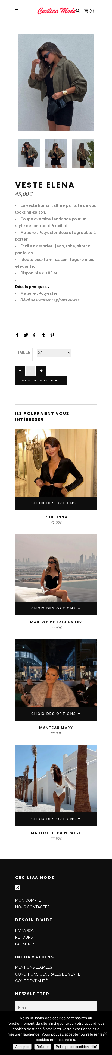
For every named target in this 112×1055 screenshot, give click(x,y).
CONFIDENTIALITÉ (31, 981)
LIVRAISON (25, 930)
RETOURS (24, 937)
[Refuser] (105, 1033)
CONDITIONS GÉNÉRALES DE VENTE (47, 974)
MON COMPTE (28, 900)
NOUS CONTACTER (32, 907)
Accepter (22, 1047)
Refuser (42, 1047)
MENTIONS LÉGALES (33, 967)
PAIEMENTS (25, 944)
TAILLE (23, 352)
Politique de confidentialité (76, 1047)
